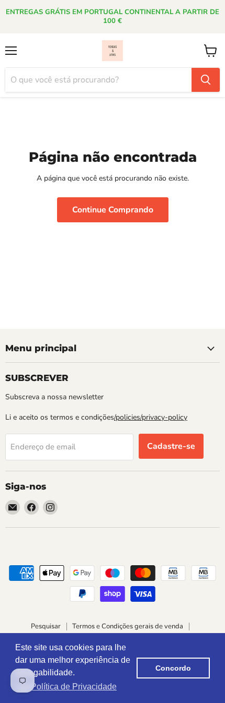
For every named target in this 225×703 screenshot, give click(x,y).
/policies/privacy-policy (150, 417)
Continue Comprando (112, 210)
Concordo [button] (173, 668)
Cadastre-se (171, 446)
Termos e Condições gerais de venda (127, 626)
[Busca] (206, 80)
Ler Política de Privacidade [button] (67, 686)
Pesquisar (46, 626)
